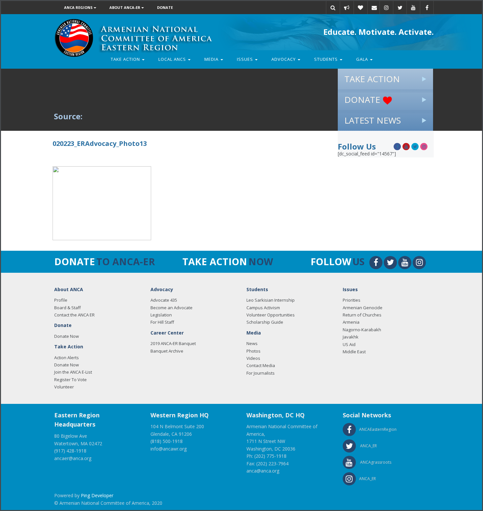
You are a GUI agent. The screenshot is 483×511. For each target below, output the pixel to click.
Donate (165, 7)
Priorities (351, 300)
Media (212, 59)
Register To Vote (70, 380)
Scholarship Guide (264, 322)
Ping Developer (97, 495)
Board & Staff (67, 308)
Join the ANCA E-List (73, 372)
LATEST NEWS (372, 120)
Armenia (351, 322)
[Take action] (346, 7)
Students (326, 59)
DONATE (363, 99)
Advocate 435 (163, 300)
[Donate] (360, 7)
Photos (253, 351)
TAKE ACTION (372, 79)
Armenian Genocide (362, 308)
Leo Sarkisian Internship (270, 300)
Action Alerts (66, 357)
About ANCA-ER (125, 7)
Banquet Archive (166, 351)
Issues (245, 59)
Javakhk (350, 337)
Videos (253, 358)
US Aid (349, 344)
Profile (60, 300)
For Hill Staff (162, 322)
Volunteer (64, 387)
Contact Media (260, 365)
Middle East (354, 352)
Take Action (126, 59)
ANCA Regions (79, 7)
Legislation (161, 315)
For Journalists (260, 373)
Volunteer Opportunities (270, 315)
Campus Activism (263, 308)
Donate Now (66, 336)
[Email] (374, 7)
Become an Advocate (171, 308)
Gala (362, 59)
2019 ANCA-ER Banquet (173, 343)
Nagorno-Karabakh (362, 330)
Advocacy (284, 59)
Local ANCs (172, 59)
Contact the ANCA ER (74, 315)
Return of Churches (362, 315)
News (252, 343)
